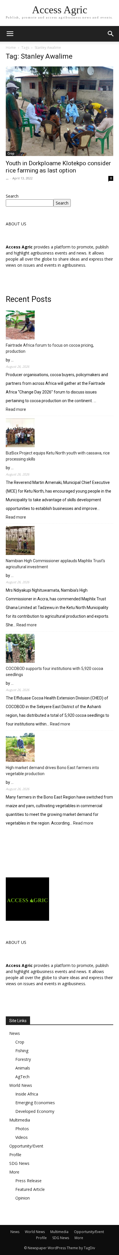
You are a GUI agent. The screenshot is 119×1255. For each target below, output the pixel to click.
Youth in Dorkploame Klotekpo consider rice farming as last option (58, 167)
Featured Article (30, 1189)
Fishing (21, 1050)
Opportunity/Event (26, 1146)
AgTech (22, 1076)
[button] (111, 34)
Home (11, 47)
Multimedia (19, 1120)
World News (20, 1085)
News (14, 1033)
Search (12, 196)
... (7, 178)
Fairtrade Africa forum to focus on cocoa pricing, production (50, 348)
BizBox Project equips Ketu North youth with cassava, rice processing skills (58, 456)
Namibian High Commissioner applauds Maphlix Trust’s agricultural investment (55, 563)
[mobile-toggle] (10, 34)
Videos (21, 1137)
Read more (16, 410)
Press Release (28, 1180)
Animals (22, 1068)
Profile (15, 1154)
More (14, 1172)
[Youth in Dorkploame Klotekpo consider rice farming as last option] (59, 111)
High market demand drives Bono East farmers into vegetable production (52, 770)
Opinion (22, 1198)
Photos (22, 1128)
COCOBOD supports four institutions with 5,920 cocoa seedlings (54, 671)
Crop (11, 153)
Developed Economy (34, 1111)
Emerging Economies (35, 1102)
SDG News (19, 1163)
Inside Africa (26, 1094)
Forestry (23, 1059)
